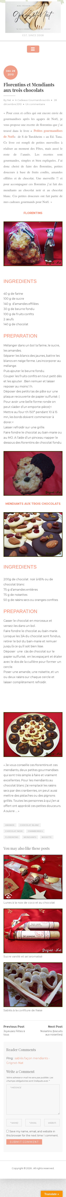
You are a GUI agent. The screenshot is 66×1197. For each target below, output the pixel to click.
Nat (9, 100)
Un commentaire (35, 104)
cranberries (35, 831)
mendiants (30, 837)
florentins (11, 837)
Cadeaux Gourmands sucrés (33, 100)
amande (10, 825)
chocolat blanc (29, 825)
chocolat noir (14, 831)
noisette (47, 837)
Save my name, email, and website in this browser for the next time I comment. (32, 1133)
